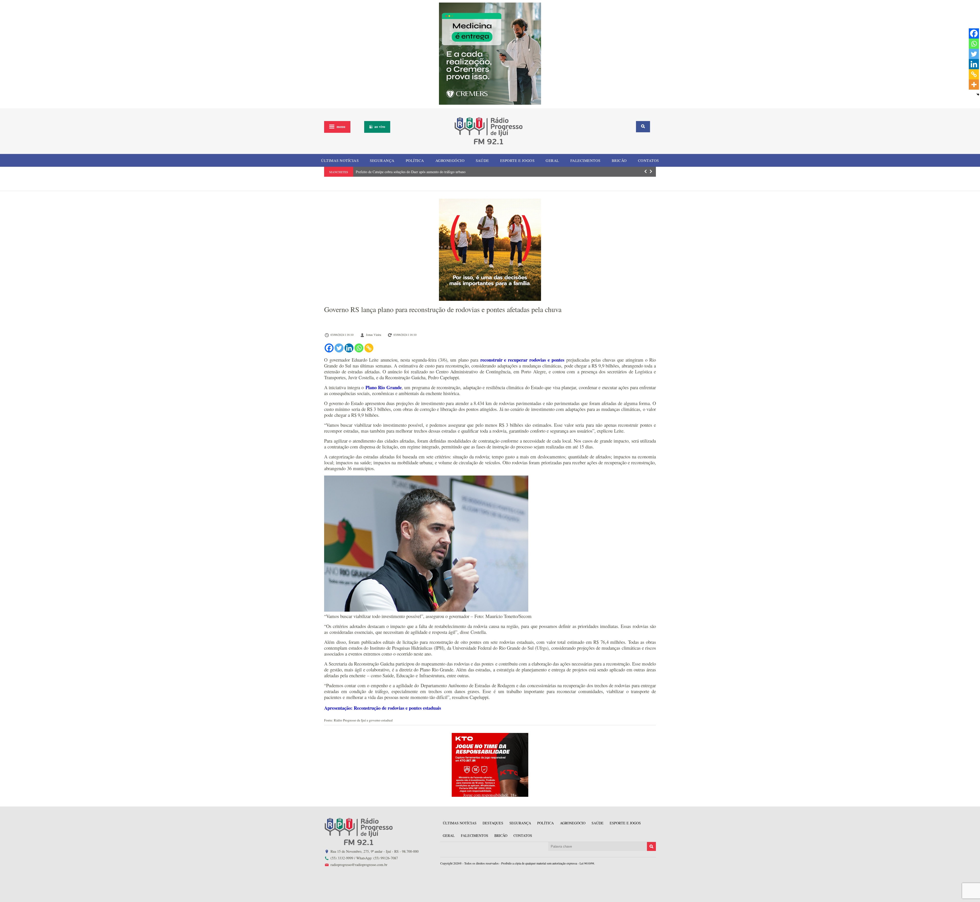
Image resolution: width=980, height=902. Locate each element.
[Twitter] (339, 347)
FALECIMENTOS (585, 160)
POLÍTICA (415, 160)
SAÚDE (482, 160)
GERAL (552, 160)
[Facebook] (329, 347)
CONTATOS (648, 160)
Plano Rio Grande (383, 387)
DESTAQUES (493, 823)
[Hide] (978, 94)
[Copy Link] (368, 347)
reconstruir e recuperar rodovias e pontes (522, 359)
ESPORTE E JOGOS (517, 160)
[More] (974, 84)
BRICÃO (619, 160)
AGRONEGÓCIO (450, 160)
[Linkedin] (349, 347)
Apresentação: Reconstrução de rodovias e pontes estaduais (382, 707)
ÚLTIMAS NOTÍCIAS (340, 160)
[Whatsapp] (358, 347)
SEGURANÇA (382, 160)
